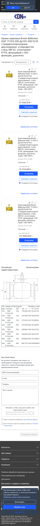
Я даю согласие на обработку (21, 419)
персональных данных (30, 419)
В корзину (29, 107)
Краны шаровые (16, 34)
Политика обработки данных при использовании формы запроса (19, 429)
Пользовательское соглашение (13, 476)
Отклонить (19, 502)
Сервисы (5, 459)
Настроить (19, 512)
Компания (5, 465)
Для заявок (6, 453)
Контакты (5, 447)
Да (13, 7)
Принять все (19, 507)
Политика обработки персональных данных (18, 472)
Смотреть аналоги (29, 112)
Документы (5, 479)
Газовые (31, 34)
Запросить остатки (29, 127)
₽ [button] (29, 102)
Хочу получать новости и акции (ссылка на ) (21, 424)
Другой (27, 7)
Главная (4, 34)
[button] (23, 62)
